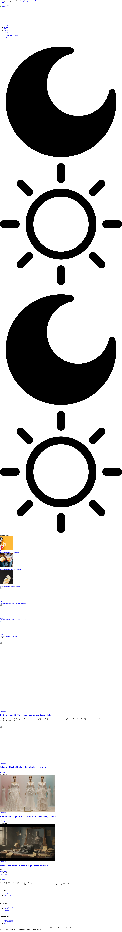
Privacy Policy (24, 1)
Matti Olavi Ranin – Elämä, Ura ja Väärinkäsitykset (24, 866)
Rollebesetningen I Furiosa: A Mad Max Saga (13, 603)
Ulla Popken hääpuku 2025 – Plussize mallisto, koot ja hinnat (28, 816)
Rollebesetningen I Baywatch (8, 636)
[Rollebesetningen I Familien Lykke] (6, 583)
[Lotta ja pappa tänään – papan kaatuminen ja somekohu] (60, 643)
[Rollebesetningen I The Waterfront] (6, 549)
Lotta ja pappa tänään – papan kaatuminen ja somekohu (26, 715)
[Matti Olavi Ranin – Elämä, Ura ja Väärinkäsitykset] (27, 860)
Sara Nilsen (3, 772)
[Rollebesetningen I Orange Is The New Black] (6, 605)
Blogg (1, 551)
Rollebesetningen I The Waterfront (9, 552)
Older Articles (4, 874)
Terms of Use (34, 1)
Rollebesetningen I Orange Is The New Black (13, 619)
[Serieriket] (7, 288)
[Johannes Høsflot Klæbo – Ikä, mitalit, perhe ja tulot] (27, 727)
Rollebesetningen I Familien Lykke (10, 586)
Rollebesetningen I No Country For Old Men (12, 569)
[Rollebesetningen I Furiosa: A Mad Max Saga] (6, 588)
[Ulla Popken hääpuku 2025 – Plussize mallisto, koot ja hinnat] (27, 811)
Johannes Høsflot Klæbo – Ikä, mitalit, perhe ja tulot (24, 767)
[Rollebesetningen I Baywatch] (6, 622)
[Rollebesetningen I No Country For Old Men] (6, 566)
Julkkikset (3, 711)
